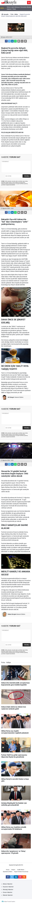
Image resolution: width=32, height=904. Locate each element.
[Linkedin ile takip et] (16, 877)
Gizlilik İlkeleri (20, 869)
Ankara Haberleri (7, 884)
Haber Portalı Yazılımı (9, 901)
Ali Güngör (11, 397)
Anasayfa (5, 14)
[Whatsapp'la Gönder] (15, 41)
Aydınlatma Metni (7, 871)
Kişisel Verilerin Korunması (21, 871)
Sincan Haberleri (7, 892)
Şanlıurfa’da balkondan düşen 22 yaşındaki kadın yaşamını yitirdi (19, 8)
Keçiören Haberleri (8, 887)
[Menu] (28, 2)
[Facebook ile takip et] (8, 877)
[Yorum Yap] (25, 41)
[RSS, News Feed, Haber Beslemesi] (24, 877)
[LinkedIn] (12, 41)
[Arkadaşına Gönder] (18, 41)
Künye (7, 869)
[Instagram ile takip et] (20, 877)
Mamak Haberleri (8, 895)
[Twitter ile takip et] (12, 877)
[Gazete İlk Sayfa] (8, 2)
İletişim (13, 869)
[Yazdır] (22, 41)
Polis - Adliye (14, 14)
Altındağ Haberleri (8, 889)
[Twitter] (9, 41)
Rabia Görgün (12, 614)
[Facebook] (6, 41)
